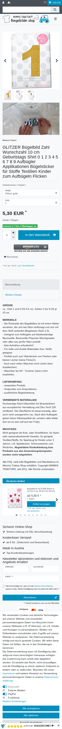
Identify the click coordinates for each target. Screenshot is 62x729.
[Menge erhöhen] (13, 232)
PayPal (12, 694)
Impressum (9, 673)
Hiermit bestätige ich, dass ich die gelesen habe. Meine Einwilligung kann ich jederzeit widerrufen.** (32, 587)
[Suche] (55, 10)
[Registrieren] (9, 2)
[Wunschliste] (45, 2)
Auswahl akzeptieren (31, 722)
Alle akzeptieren (31, 708)
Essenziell (13, 686)
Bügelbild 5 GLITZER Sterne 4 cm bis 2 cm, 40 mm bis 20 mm (41, 490)
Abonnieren (30, 597)
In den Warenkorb (37, 235)
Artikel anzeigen (41, 504)
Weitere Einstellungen (14, 701)
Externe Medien (16, 690)
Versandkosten (27, 266)
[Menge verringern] (13, 237)
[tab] (31, 284)
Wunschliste (12, 257)
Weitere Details (13, 294)
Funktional (13, 697)
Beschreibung (12, 284)
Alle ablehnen (31, 715)
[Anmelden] (3, 2)
